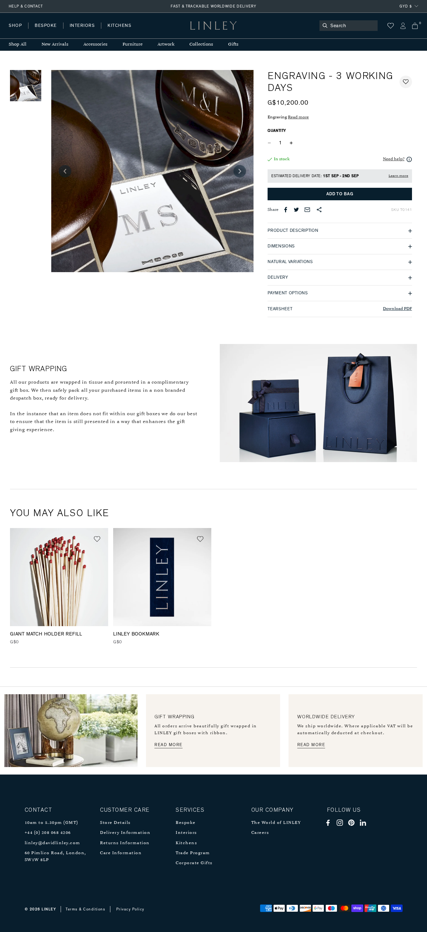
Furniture (133, 44)
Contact (147, 31)
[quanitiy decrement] (271, 143)
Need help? (393, 159)
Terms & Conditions (85, 909)
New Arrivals (55, 44)
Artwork (166, 44)
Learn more (398, 176)
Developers (48, 31)
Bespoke (186, 822)
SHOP (15, 25)
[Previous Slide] (65, 171)
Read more (298, 117)
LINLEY (49, 909)
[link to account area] (402, 25)
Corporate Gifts (194, 863)
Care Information (121, 853)
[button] (405, 82)
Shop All (18, 44)
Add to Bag (340, 194)
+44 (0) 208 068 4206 (48, 832)
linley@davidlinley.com (52, 843)
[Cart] (415, 25)
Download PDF (397, 309)
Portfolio (115, 31)
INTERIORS (82, 25)
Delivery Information (125, 832)
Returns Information (125, 843)
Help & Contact (26, 6)
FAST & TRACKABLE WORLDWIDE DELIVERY (213, 6)
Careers (260, 832)
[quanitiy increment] (291, 143)
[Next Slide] (240, 171)
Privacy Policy (130, 909)
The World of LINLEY (276, 822)
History (83, 31)
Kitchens (186, 843)
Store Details (115, 822)
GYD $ (405, 6)
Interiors (186, 832)
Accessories (95, 44)
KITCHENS (119, 25)
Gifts (233, 44)
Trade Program (193, 853)
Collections (201, 44)
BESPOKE (46, 25)
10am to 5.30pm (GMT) (51, 822)
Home (15, 31)
